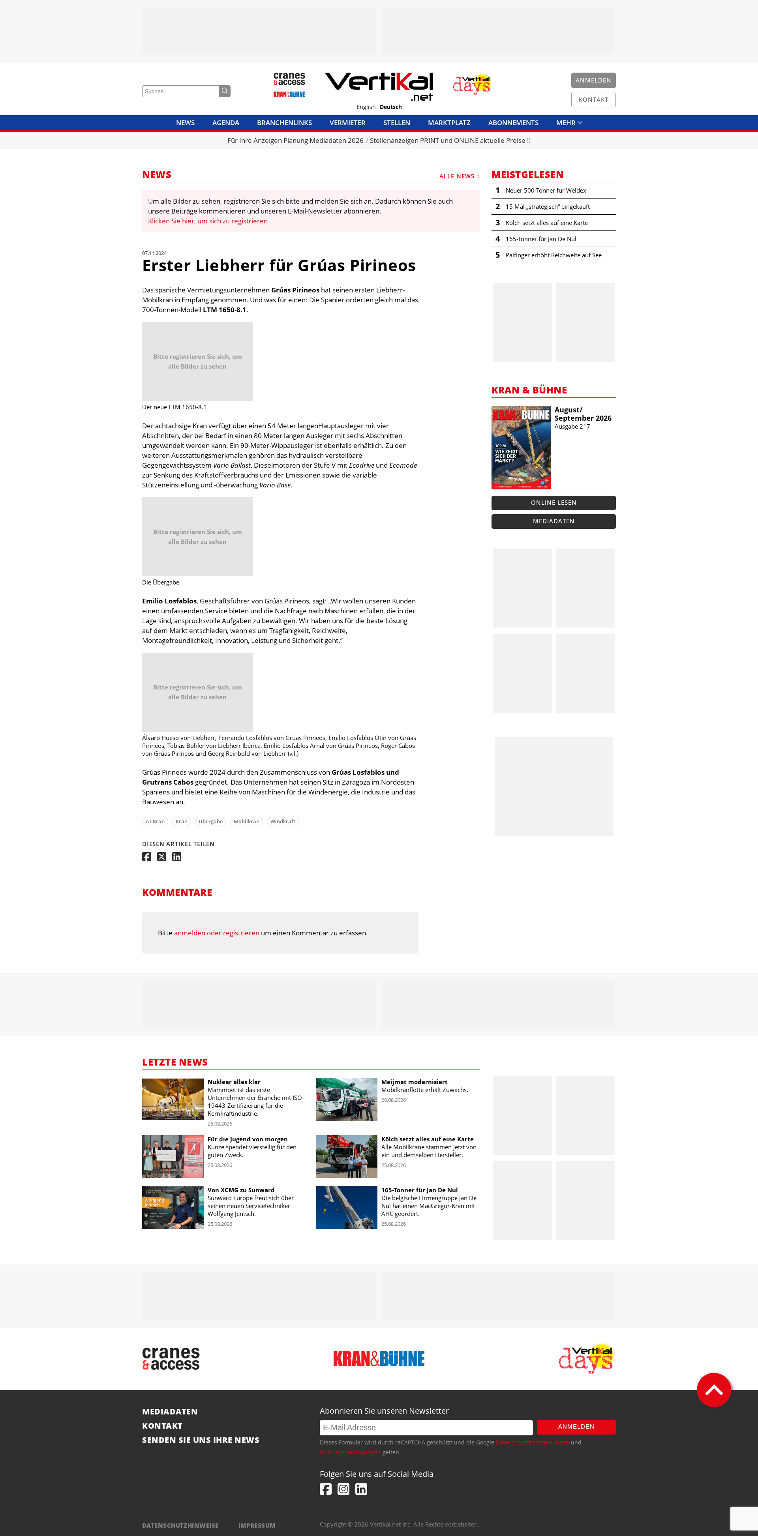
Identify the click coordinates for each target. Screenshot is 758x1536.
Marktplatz (449, 122)
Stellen (396, 122)
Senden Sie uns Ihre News (200, 1440)
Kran (182, 821)
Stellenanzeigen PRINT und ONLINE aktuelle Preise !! (450, 140)
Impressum (257, 1525)
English (366, 107)
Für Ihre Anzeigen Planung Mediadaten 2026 (295, 140)
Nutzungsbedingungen (350, 1452)
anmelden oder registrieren (216, 932)
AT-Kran (155, 821)
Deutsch (391, 107)
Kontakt (162, 1426)
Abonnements (513, 122)
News (185, 122)
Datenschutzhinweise (180, 1525)
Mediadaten (554, 521)
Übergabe (211, 821)
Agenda (225, 122)
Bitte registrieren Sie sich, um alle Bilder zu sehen (197, 361)
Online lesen (554, 502)
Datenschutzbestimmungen (532, 1442)
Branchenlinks (284, 122)
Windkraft (282, 821)
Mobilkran (246, 821)
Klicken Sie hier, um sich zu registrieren (208, 220)
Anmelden (576, 1426)
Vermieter (348, 122)
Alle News (457, 176)
